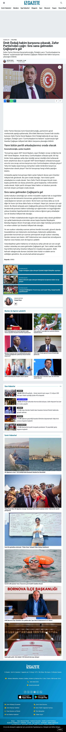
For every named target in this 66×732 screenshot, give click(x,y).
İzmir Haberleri (6, 8)
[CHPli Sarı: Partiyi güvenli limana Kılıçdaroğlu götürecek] (47, 343)
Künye (13, 721)
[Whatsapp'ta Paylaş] (11, 101)
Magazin (34, 8)
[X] (28, 692)
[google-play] (41, 697)
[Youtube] (34, 692)
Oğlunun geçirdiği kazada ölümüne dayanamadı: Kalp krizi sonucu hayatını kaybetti (38, 420)
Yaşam (54, 8)
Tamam (60, 729)
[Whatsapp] (37, 692)
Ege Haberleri (25, 8)
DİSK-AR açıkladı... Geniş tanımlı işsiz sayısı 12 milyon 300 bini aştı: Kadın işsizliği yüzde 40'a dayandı (38, 394)
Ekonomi (47, 8)
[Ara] (61, 3)
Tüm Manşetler (40, 711)
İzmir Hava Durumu (41, 704)
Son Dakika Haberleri (12, 714)
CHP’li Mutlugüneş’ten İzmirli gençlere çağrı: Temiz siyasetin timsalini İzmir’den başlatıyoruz (18, 331)
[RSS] (41, 692)
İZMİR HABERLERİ (22, 399)
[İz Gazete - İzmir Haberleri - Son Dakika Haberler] (32, 2)
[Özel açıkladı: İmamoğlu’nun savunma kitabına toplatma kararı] (47, 321)
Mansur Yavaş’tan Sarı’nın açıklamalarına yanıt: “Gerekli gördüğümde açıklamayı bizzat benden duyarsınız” (18, 354)
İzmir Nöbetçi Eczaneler (13, 704)
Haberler (6, 39)
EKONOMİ (44, 723)
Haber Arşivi (39, 714)
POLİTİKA (14, 39)
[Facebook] (25, 692)
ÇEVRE (29, 723)
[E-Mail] (15, 303)
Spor (40, 8)
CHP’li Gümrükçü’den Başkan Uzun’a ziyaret (16, 376)
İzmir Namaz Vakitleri (13, 708)
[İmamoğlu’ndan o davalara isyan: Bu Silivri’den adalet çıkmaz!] (47, 367)
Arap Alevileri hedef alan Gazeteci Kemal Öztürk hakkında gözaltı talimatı (37, 411)
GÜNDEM (20, 390)
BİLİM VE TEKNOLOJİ (13, 723)
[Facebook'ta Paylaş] (5, 101)
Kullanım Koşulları (35, 721)
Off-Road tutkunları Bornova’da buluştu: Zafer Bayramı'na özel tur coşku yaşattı (39, 403)
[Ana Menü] (4, 3)
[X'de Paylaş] (8, 101)
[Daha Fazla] (14, 101)
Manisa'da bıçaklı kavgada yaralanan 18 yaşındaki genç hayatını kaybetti (37, 428)
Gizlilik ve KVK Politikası (49, 721)
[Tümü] (60, 386)
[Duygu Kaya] (9, 301)
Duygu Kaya (18, 300)
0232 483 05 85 (34, 682)
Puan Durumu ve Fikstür (13, 711)
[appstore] (25, 697)
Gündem (16, 8)
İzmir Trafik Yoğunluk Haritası (44, 708)
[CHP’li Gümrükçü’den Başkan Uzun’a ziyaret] (18, 367)
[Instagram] (31, 692)
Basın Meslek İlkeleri (23, 721)
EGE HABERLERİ (22, 424)
